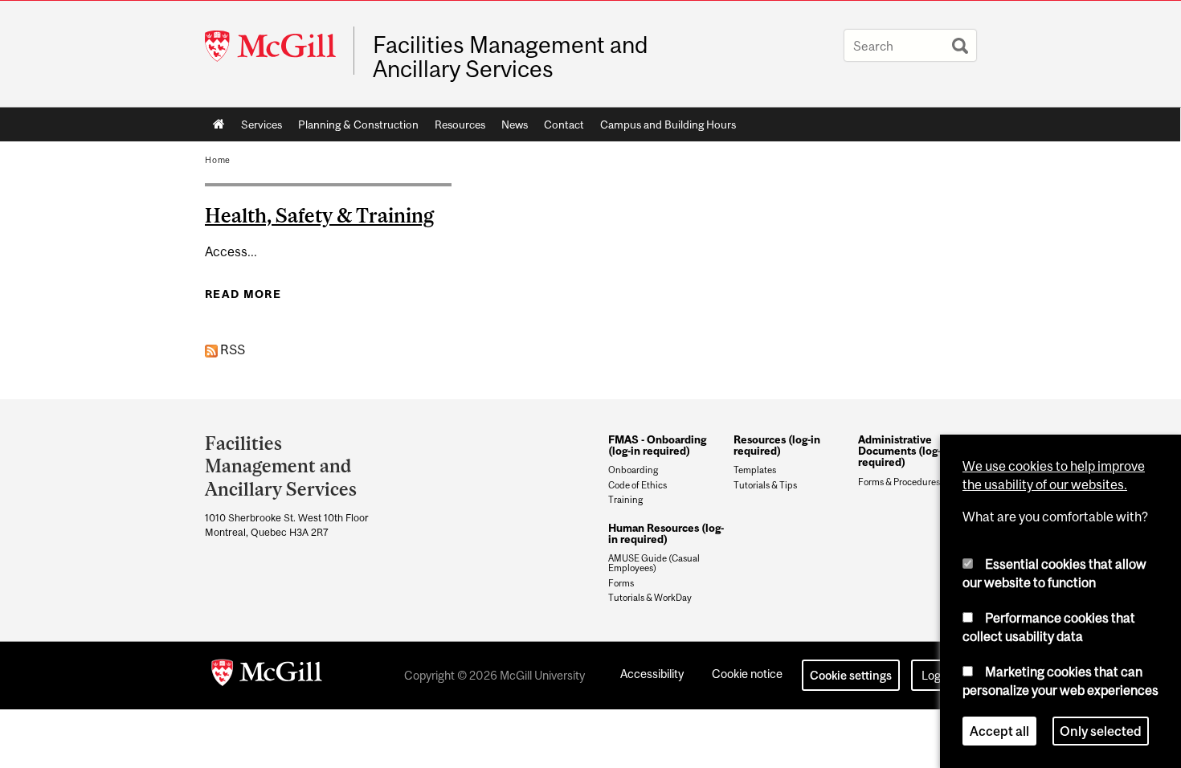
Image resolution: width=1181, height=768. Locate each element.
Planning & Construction (358, 124)
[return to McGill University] (266, 676)
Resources (460, 124)
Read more (243, 294)
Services (261, 124)
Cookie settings (851, 675)
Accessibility (652, 673)
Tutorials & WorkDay (650, 598)
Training (625, 500)
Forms (621, 583)
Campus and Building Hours (668, 124)
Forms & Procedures (899, 482)
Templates (755, 470)
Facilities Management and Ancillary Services (510, 57)
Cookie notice (747, 673)
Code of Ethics (637, 485)
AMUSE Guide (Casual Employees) (654, 563)
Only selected (1101, 731)
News (514, 124)
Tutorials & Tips (765, 485)
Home (219, 124)
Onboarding (633, 470)
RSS (231, 349)
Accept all (999, 731)
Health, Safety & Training (319, 215)
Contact (564, 124)
